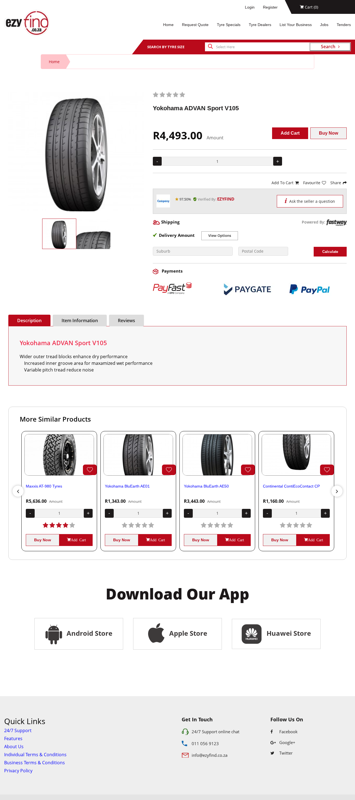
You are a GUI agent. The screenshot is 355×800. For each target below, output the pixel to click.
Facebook (288, 731)
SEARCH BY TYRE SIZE (165, 46)
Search (328, 46)
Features (13, 738)
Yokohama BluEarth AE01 (127, 486)
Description (29, 320)
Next (337, 491)
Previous (18, 491)
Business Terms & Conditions (34, 763)
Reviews (126, 320)
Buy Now (328, 133)
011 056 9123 (205, 743)
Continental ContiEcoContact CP (291, 486)
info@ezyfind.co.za (209, 755)
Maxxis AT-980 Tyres (44, 486)
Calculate (330, 252)
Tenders (344, 24)
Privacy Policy (18, 771)
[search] (210, 46)
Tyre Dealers (260, 24)
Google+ (286, 742)
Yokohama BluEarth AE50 (206, 486)
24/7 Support (18, 730)
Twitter (285, 753)
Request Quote (195, 24)
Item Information (80, 320)
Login (250, 7)
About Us (14, 746)
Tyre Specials (228, 24)
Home (168, 24)
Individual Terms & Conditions (35, 755)
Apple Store (187, 633)
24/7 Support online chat (215, 731)
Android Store (88, 633)
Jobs (324, 24)
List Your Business (296, 24)
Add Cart (290, 133)
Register (270, 7)
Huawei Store (287, 633)
